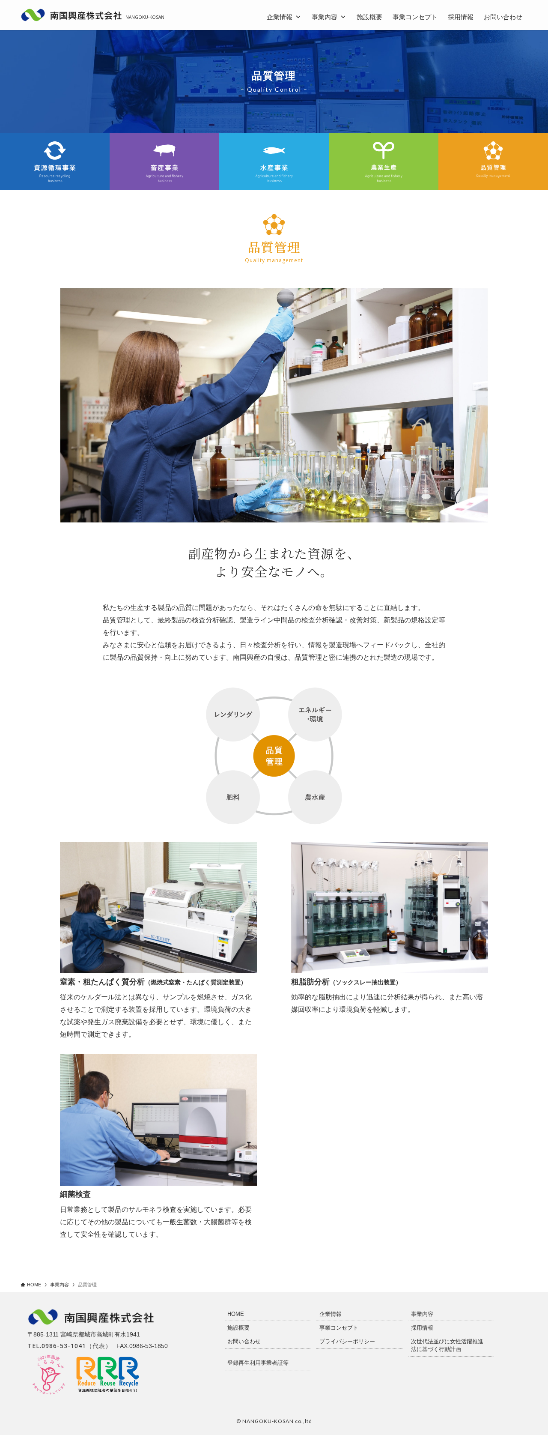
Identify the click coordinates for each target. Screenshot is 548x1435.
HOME (235, 1314)
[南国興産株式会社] (72, 15)
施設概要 (369, 17)
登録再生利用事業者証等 (258, 1363)
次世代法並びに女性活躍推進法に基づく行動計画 (447, 1345)
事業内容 (324, 17)
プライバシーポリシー (347, 1341)
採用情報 (461, 17)
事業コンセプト (415, 17)
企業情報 (279, 17)
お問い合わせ (503, 17)
